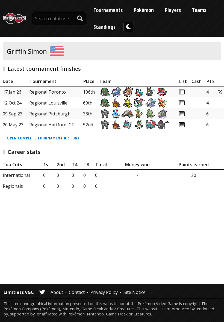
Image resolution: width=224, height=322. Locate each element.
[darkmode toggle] (128, 27)
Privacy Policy (104, 292)
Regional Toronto (47, 92)
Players (173, 10)
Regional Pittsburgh (49, 114)
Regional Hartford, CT (51, 125)
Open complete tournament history (43, 138)
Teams (199, 10)
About (57, 292)
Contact (77, 292)
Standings (104, 27)
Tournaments (108, 10)
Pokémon (144, 10)
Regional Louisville (48, 103)
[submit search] (80, 18)
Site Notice (134, 292)
